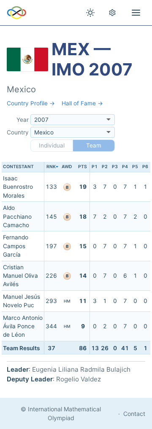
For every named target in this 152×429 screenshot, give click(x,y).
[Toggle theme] (90, 12)
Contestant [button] (18, 166)
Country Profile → (31, 103)
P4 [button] (125, 166)
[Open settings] (112, 12)
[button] (51, 167)
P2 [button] (105, 166)
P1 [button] (95, 166)
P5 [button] (135, 166)
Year (22, 119)
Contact (134, 413)
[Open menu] (136, 12)
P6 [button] (145, 166)
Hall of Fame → (82, 103)
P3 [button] (115, 166)
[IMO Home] (17, 12)
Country (18, 132)
